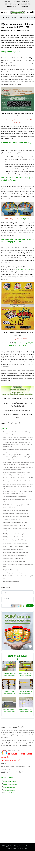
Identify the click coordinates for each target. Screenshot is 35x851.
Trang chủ (4, 17)
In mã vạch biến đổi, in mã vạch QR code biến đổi (18, 478)
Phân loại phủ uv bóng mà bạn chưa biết (15, 543)
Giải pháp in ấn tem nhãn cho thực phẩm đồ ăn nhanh (17, 529)
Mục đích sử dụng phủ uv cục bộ (13, 549)
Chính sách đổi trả (8, 793)
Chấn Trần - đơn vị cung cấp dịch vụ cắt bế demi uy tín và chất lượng (17, 506)
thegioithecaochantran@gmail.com (18, 6)
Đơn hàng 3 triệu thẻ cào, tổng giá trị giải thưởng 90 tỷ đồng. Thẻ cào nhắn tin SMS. (17, 492)
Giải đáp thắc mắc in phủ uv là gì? (13, 537)
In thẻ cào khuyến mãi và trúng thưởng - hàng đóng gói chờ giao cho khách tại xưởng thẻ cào (17, 474)
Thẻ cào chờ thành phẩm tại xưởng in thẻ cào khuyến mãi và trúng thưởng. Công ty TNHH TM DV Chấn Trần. (17, 444)
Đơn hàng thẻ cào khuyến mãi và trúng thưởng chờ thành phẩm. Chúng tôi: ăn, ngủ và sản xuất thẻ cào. (18, 486)
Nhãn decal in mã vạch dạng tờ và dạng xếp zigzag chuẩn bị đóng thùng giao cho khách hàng (18, 463)
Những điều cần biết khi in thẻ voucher (14, 555)
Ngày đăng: (6, 30)
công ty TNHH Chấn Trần (22, 269)
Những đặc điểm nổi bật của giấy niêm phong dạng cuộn (18, 565)
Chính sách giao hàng (9, 790)
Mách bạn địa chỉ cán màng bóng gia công (15, 510)
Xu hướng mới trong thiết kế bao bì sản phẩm (16, 516)
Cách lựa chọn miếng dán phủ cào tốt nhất (15, 552)
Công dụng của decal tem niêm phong (14, 561)
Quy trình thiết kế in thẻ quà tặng (13, 558)
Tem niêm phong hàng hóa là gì (12, 573)
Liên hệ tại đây (25, 219)
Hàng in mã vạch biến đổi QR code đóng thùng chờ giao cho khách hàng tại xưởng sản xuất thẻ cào (18, 438)
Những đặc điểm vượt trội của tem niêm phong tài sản (18, 577)
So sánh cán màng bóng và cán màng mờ (15, 513)
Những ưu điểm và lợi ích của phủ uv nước (16, 546)
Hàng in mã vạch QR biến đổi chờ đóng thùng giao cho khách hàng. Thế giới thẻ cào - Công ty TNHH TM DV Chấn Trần (18, 457)
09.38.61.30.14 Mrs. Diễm (20, 1)
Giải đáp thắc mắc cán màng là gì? (13, 534)
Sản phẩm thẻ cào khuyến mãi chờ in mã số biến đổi (17, 501)
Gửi (30, 605)
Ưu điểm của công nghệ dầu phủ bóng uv (15, 540)
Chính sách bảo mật (9, 787)
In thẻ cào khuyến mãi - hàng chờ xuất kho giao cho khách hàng (17, 433)
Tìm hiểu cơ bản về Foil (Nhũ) (12, 519)
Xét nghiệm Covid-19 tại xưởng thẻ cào (14, 496)
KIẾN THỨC (13, 17)
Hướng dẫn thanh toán (10, 784)
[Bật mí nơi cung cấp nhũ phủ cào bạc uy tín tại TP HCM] (17, 12)
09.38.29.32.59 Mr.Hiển (25, 4)
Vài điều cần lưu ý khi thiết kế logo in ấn (15, 522)
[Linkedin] (15, 423)
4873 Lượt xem (24, 30)
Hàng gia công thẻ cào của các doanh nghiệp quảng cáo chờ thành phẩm (16, 450)
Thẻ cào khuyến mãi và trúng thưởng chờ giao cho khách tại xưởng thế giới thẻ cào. (18, 468)
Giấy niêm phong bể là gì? (11, 569)
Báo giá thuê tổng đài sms (11, 581)
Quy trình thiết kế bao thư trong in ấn (14, 525)
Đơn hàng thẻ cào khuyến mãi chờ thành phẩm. (17, 481)
